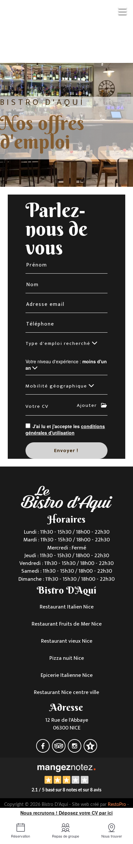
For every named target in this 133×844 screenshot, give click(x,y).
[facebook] (43, 750)
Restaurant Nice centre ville (66, 692)
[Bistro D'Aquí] (66, 767)
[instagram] (75, 750)
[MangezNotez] (90, 750)
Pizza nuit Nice (66, 658)
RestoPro (117, 804)
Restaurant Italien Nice (67, 606)
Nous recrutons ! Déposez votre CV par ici (66, 812)
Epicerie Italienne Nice (67, 675)
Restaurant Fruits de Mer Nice (67, 623)
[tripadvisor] (59, 750)
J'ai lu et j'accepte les (65, 429)
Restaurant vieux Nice (66, 641)
